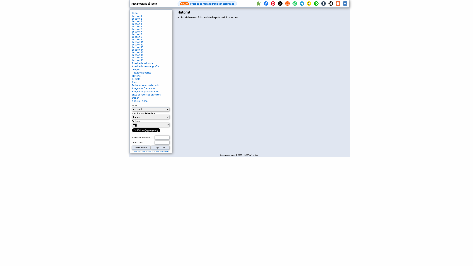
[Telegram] (302, 3)
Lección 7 (137, 31)
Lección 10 (137, 39)
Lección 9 (137, 36)
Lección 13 (137, 47)
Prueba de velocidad (143, 63)
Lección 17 (137, 57)
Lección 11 (137, 42)
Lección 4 (137, 24)
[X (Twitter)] (280, 3)
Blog (134, 82)
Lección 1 (137, 16)
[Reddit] (287, 3)
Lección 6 (137, 29)
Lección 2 (137, 18)
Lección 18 (137, 60)
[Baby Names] (258, 3)
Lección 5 (137, 26)
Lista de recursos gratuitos (146, 94)
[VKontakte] (345, 3)
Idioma (135, 106)
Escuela (136, 79)
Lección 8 (137, 34)
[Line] (316, 3)
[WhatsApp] (294, 3)
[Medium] (331, 3)
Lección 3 (137, 21)
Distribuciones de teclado (145, 85)
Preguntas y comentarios (145, 91)
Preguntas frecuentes (143, 88)
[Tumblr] (323, 3)
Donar (135, 97)
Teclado (136, 121)
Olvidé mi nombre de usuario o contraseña (151, 152)
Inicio (135, 13)
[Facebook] (266, 3)
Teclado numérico (141, 72)
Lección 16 (137, 55)
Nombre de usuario (141, 138)
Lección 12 (137, 44)
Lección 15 (137, 52)
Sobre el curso (140, 101)
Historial (136, 75)
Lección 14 (137, 49)
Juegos (136, 69)
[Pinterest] (273, 3)
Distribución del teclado (144, 113)
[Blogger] (338, 3)
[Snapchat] (309, 3)
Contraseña (137, 142)
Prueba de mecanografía (145, 66)
